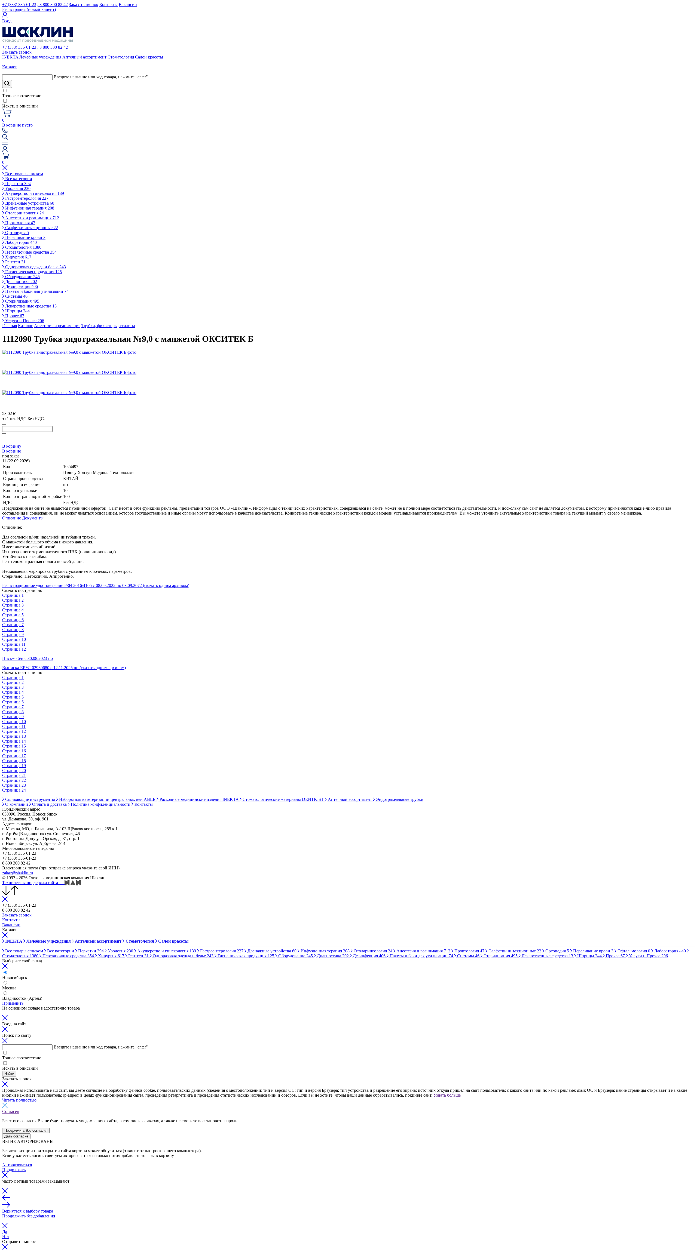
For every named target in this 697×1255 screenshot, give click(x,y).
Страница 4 (13, 610)
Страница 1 (13, 595)
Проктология (19, 222)
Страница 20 (14, 770)
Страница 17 (14, 755)
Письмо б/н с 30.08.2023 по (27, 658)
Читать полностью (19, 1100)
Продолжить (14, 1169)
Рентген (15, 262)
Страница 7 (13, 624)
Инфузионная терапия (29, 208)
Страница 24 (14, 790)
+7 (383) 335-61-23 (19, 4)
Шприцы (17, 311)
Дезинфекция (21, 286)
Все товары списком (23, 173)
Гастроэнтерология (26, 198)
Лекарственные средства (30, 306)
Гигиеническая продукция (33, 271)
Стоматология (121, 57)
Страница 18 (14, 760)
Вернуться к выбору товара (27, 1211)
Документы (33, 518)
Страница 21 (14, 775)
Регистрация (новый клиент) (29, 9)
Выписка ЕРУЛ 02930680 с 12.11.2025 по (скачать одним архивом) (64, 667)
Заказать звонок (83, 4)
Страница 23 (14, 785)
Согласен (10, 1111)
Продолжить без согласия (25, 1130)
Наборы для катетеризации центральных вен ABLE (107, 799)
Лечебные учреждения (40, 57)
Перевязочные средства (30, 252)
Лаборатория (20, 242)
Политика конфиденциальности (101, 804)
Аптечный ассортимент (84, 57)
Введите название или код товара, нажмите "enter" (101, 77)
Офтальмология (633, 951)
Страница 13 (14, 736)
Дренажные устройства (29, 203)
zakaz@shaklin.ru (17, 872)
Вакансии (128, 4)
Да (4, 1231)
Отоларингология (24, 213)
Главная (9, 325)
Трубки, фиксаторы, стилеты (108, 325)
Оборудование (22, 276)
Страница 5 (13, 615)
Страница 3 (13, 605)
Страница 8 (13, 629)
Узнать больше (447, 1095)
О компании (16, 804)
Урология (17, 188)
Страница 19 (14, 765)
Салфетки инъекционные (31, 227)
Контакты (108, 4)
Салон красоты (149, 57)
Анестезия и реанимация (31, 218)
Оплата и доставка (49, 804)
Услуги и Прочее (24, 320)
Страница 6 (13, 619)
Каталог (25, 325)
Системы (15, 296)
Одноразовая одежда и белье (35, 266)
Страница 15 (14, 746)
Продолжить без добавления (28, 1216)
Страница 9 (13, 634)
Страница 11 (14, 644)
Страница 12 (14, 649)
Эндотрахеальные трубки (399, 799)
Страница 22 (14, 780)
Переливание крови (24, 237)
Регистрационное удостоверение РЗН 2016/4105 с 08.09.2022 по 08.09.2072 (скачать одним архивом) (95, 585)
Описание (11, 518)
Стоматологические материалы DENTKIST (283, 799)
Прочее (14, 315)
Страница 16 (14, 751)
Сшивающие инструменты (30, 799)
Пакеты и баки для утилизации (36, 291)
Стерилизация (21, 301)
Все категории (18, 178)
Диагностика (20, 281)
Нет (5, 1236)
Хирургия (17, 257)
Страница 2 (13, 600)
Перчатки (17, 183)
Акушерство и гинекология (34, 193)
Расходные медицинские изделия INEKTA (199, 799)
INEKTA (10, 57)
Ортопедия (16, 232)
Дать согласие (16, 1136)
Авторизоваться (17, 1164)
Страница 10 (14, 639)
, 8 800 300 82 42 (52, 4)
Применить (12, 1003)
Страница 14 (14, 741)
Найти (9, 1074)
